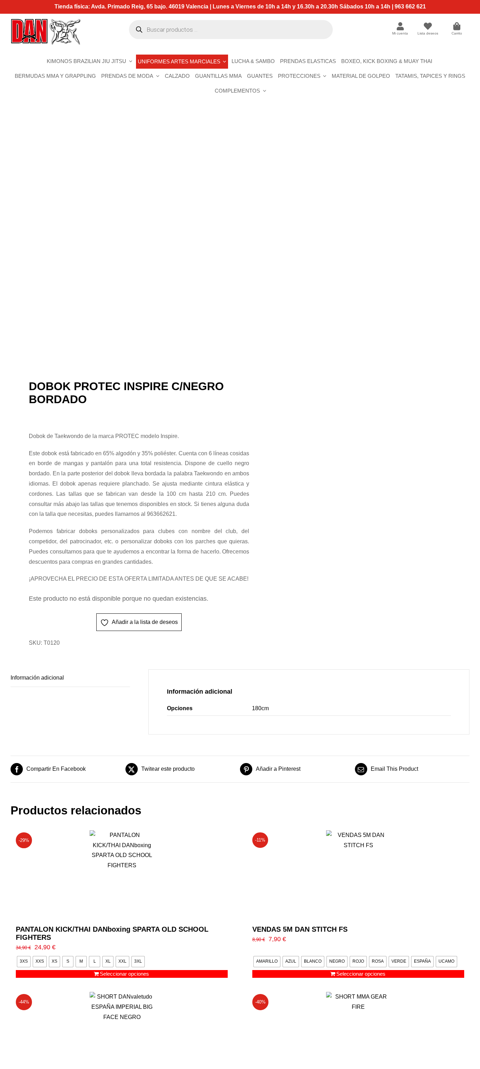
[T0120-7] (121, 244)
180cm (260, 708)
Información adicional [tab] (37, 678)
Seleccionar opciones (124, 974)
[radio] (23, 961)
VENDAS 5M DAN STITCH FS (300, 929)
